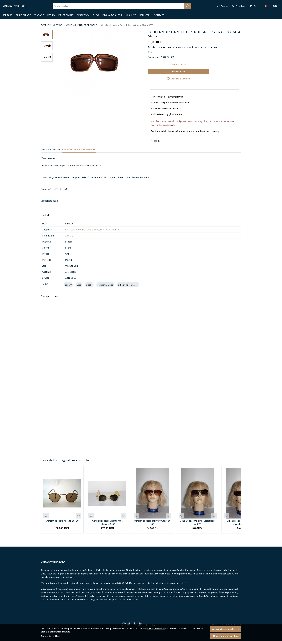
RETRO (51, 15)
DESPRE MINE (65, 15)
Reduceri (144, 15)
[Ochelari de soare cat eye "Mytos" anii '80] (152, 493)
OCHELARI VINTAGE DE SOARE (81, 25)
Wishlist (131, 15)
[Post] (156, 141)
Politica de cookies (156, 628)
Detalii (56, 149)
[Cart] (254, 6)
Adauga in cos (178, 71)
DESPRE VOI (83, 15)
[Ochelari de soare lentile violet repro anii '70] (197, 493)
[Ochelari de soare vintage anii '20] (62, 493)
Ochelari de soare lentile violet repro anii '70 (198, 522)
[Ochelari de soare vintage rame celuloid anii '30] (107, 493)
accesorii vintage (105, 284)
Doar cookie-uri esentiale (226, 635)
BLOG (96, 15)
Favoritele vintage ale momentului (79, 149)
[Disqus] (141, 342)
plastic (89, 284)
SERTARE (7, 15)
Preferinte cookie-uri (51, 636)
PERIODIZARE (23, 15)
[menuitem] (47, 34)
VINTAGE (39, 15)
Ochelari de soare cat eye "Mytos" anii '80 (152, 522)
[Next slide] (236, 499)
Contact (159, 15)
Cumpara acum (178, 64)
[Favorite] (222, 6)
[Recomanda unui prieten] (164, 141)
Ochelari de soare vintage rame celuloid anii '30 (107, 522)
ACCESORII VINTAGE (51, 25)
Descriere (46, 149)
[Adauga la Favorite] (78, 516)
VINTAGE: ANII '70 (110, 229)
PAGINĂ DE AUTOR (112, 15)
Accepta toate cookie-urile (225, 629)
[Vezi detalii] (46, 515)
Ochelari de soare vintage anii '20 (62, 520)
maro (79, 284)
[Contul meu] (238, 6)
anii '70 (68, 284)
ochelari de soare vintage (129, 284)
